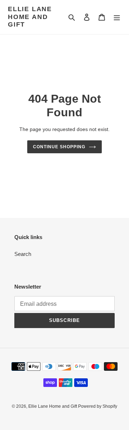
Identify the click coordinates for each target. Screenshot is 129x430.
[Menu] (116, 17)
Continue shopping (59, 146)
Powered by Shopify (97, 406)
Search (22, 254)
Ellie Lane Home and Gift (30, 16)
